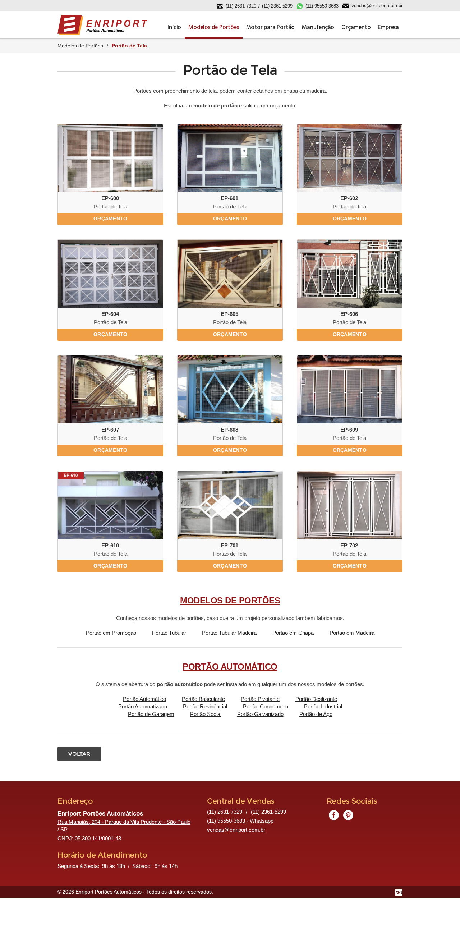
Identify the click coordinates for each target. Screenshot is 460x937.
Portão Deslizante (316, 699)
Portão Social (205, 714)
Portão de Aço (315, 714)
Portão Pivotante (260, 699)
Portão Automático (144, 699)
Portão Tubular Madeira (229, 633)
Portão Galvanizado (260, 714)
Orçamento (356, 27)
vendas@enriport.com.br (376, 5)
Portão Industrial (323, 706)
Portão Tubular (169, 633)
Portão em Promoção (111, 633)
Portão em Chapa (293, 633)
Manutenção (318, 27)
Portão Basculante (203, 699)
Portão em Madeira (352, 633)
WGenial (398, 892)
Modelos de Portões (213, 27)
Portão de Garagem (151, 714)
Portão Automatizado (142, 706)
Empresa (388, 27)
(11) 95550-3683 (322, 6)
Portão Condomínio (265, 706)
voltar (79, 753)
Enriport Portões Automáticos (102, 25)
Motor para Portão (270, 27)
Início (174, 27)
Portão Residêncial (205, 706)
